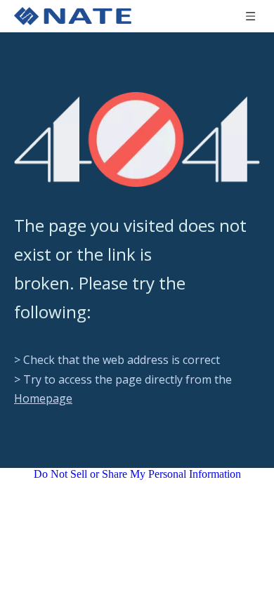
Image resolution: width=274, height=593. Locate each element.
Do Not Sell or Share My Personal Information (137, 474)
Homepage (43, 398)
